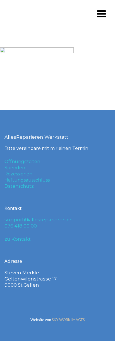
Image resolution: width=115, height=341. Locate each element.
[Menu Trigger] (101, 13)
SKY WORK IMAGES (68, 319)
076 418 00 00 (20, 226)
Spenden (14, 167)
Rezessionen (18, 174)
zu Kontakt (17, 239)
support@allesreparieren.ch (38, 219)
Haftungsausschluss (27, 180)
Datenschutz (19, 186)
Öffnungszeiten (22, 161)
